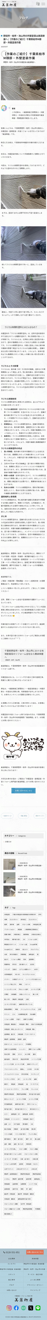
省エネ (6, 959)
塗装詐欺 (15, 1184)
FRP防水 (6, 939)
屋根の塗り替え (19, 1104)
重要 (16, 1009)
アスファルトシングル (11, 1069)
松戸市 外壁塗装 (26, 1204)
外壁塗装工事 (37, 924)
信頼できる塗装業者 (10, 1049)
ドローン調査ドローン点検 (12, 1209)
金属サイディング (32, 1064)
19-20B (36, 1069)
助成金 (18, 949)
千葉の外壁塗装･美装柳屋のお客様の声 (24, 914)
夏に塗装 (37, 1139)
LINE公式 (34, 1169)
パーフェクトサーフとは (11, 1074)
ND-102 (17, 974)
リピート (27, 984)
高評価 (12, 924)
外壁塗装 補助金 (9, 1199)
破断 (35, 1079)
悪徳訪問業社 (8, 1009)
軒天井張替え (14, 954)
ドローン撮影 (23, 1149)
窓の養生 (25, 1124)
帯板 (20, 984)
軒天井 (15, 964)
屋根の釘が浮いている (25, 1004)
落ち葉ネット (23, 964)
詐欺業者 (23, 954)
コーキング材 (27, 1079)
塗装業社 (31, 959)
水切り (36, 969)
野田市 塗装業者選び (11, 1174)
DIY (24, 939)
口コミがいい (33, 919)
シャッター (22, 1049)
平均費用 (28, 1044)
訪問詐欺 (23, 1184)
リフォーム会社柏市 (10, 1164)
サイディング (35, 1074)
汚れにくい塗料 (23, 989)
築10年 (34, 1129)
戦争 (22, 1189)
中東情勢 (37, 1209)
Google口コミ (8, 949)
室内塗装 (7, 1059)
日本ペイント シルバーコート (13, 1044)
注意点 (15, 969)
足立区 (32, 964)
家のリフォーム (32, 1104)
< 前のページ (7, 816)
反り (19, 1079)
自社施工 (23, 919)
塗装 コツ (7, 1124)
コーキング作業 (21, 1099)
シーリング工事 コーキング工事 (14, 1064)
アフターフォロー (9, 929)
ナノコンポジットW (10, 989)
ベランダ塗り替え (20, 1134)
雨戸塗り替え (8, 1109)
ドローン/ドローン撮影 (11, 1204)
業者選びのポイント (10, 944)
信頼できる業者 (28, 1019)
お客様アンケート (18, 979)
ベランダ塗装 (8, 1134)
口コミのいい (14, 919)
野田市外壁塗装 (25, 1174)
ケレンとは (34, 1089)
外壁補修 (14, 994)
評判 (40, 914)
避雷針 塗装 (22, 1039)
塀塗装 (13, 1084)
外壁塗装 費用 (23, 1024)
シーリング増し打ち (10, 984)
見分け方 (15, 1059)
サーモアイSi (34, 1084)
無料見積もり (8, 1214)
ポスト (20, 1054)
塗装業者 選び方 (9, 1034)
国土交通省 (7, 1129)
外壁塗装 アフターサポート (26, 1034)
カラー (6, 1114)
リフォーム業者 (15, 959)
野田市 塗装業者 (9, 1039)
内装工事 (35, 1159)
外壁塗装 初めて (28, 1119)
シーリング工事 (36, 1059)
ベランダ (7, 969)
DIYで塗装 (17, 1124)
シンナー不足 (33, 1184)
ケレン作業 (25, 1089)
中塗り (18, 1019)
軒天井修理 (25, 1074)
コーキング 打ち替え (11, 1159)
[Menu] (43, 3)
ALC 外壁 (27, 1054)
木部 (5, 954)
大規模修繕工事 (22, 1014)
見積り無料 (7, 934)
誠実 (5, 924)
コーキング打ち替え (10, 1004)
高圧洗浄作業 (25, 1059)
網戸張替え (7, 1139)
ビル (14, 1014)
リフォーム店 (23, 944)
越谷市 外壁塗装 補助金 (26, 1194)
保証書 (20, 929)
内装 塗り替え (25, 1159)
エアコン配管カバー (25, 969)
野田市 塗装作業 (18, 1179)
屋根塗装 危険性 (28, 1114)
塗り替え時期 (25, 1129)
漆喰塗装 (20, 1084)
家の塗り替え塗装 (34, 1094)
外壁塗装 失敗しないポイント (13, 1029)
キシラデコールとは (29, 974)
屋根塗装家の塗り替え (24, 1199)
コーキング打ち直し (10, 1149)
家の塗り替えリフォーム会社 (13, 1154)
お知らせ (8, 841)
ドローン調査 (34, 1149)
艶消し (22, 1069)
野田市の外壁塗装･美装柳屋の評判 (35, 1264)
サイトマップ (35, 1290)
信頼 (5, 919)
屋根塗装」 (37, 1179)
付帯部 (6, 994)
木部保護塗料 (8, 974)
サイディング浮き (9, 1079)
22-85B (29, 1069)
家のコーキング (9, 1099)
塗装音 (21, 1164)
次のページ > (40, 816)
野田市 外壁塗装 (18, 999)
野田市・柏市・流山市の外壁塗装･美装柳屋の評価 (35, 1269)
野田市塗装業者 (27, 1209)
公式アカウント (9, 1169)
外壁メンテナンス (24, 994)
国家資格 (26, 934)
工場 (39, 1009)
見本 (24, 959)
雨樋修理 (7, 964)
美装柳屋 (35, 1258)
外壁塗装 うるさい (32, 1164)
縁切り (6, 1084)
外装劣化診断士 (36, 934)
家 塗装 (29, 1189)
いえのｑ (7, 1179)
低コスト (25, 949)
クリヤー (7, 979)
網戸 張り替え (18, 1139)
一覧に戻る (23, 816)
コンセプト (12, 1264)
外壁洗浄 (28, 1144)
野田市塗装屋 (37, 1174)
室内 (34, 1054)
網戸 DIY (29, 1139)
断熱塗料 (31, 954)
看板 (14, 1054)
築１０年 (35, 994)
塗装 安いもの (18, 1144)
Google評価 (33, 944)
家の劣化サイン (34, 1109)
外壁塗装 (7, 914)
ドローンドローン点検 (30, 1154)
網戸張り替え (16, 939)
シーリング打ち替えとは (33, 979)
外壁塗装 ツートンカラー (12, 1119)
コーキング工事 (35, 989)
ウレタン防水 (33, 1134)
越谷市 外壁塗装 (9, 1194)
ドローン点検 (26, 924)
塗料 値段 (7, 1144)
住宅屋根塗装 (8, 1104)
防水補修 (33, 1014)
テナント (7, 1014)
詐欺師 (16, 1129)
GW (32, 1124)
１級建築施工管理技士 (31, 929)
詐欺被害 (7, 1184)
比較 (27, 999)
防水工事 (7, 1054)
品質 (18, 924)
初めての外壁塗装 (36, 1024)
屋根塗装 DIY (15, 1114)
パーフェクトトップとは (28, 1009)
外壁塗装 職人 (30, 1029)
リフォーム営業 (9, 1019)
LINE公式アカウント (23, 1169)
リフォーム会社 (32, 939)
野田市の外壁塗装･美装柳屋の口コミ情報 (11, 1269)
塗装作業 (28, 1179)
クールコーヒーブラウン (11, 1089)
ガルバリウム (35, 949)
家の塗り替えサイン (21, 1109)
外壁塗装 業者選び (10, 1024)
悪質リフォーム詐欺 (35, 1049)
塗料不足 (15, 1189)
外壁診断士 (17, 934)
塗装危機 (7, 1189)
